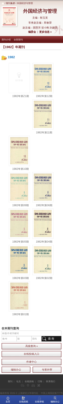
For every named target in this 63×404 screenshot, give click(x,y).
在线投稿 (29, 381)
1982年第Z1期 (20, 96)
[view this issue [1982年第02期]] (42, 259)
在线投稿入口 (31, 354)
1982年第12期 (44, 96)
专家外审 (47, 369)
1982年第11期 (44, 132)
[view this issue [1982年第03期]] (19, 259)
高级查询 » (31, 346)
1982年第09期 (20, 205)
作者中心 (31, 361)
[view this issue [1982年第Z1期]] (19, 78)
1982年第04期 (44, 241)
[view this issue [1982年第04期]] (42, 223)
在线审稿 (39, 401)
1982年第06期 (44, 205)
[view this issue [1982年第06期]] (42, 187)
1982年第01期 (20, 314)
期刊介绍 (6, 39)
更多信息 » (45, 31)
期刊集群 (10, 3)
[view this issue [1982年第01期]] (19, 296)
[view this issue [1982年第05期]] (19, 223)
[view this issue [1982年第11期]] (42, 114)
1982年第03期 (20, 278)
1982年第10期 (20, 169)
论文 (18, 381)
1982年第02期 (44, 278)
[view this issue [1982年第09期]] (19, 187)
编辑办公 (16, 369)
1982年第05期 (20, 241)
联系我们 (50, 381)
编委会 (32, 31)
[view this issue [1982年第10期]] (19, 150)
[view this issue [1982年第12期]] (42, 78)
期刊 (10, 381)
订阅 (40, 381)
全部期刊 (18, 39)
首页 (8, 401)
